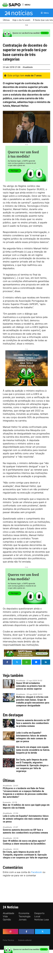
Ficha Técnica (8, 940)
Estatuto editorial (25, 940)
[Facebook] (26, 931)
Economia (7, 802)
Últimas (9, 780)
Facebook (36, 872)
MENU (27, 5)
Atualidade (28, 67)
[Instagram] (10, 931)
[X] (42, 931)
